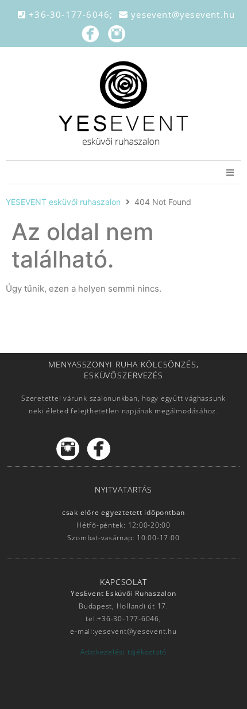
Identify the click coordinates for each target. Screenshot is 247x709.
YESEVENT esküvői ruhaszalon (63, 202)
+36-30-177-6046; (72, 14)
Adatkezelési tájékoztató (123, 652)
